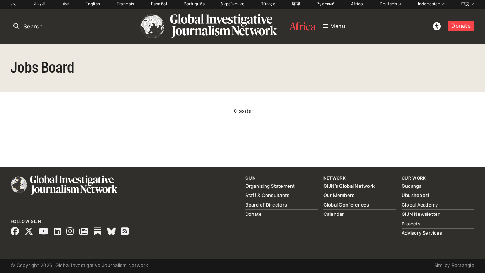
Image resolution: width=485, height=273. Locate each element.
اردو (14, 3)
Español (159, 3)
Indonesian (430, 3)
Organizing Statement (270, 186)
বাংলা (65, 3)
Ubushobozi (415, 195)
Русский (325, 3)
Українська (233, 3)
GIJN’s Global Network (349, 186)
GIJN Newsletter (421, 214)
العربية (39, 3)
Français (125, 3)
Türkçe (268, 3)
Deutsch (389, 3)
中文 (466, 3)
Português (194, 3)
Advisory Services (422, 233)
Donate (461, 25)
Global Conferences (346, 205)
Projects (411, 223)
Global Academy (420, 205)
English (92, 3)
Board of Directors (266, 205)
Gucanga (412, 186)
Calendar (333, 214)
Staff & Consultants (267, 195)
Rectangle (463, 265)
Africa (357, 3)
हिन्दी (296, 3)
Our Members (339, 195)
